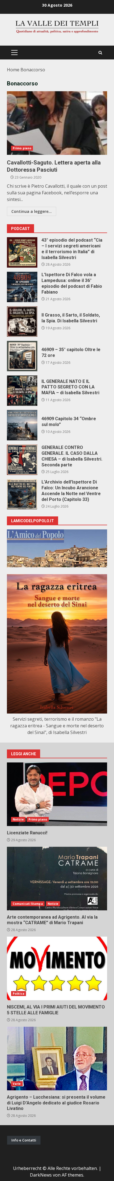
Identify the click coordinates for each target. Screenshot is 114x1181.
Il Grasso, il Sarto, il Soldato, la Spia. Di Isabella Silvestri (22, 321)
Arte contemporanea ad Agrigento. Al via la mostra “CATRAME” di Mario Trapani (57, 878)
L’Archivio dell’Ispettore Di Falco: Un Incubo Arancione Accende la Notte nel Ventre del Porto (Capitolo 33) (22, 494)
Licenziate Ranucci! (57, 794)
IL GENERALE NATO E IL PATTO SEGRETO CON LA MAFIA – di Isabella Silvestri (22, 390)
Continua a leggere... (31, 211)
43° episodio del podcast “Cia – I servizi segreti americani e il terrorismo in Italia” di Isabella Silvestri (22, 252)
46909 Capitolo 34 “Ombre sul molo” (22, 425)
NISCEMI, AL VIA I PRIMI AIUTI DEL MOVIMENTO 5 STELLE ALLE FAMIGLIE (57, 968)
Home (13, 70)
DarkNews (41, 1175)
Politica (18, 994)
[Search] (100, 52)
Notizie (18, 819)
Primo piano (22, 148)
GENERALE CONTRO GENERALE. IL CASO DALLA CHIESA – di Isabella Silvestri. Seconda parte (22, 460)
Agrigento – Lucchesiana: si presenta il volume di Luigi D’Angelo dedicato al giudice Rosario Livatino (57, 1058)
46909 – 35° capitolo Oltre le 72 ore (22, 356)
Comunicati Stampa (28, 904)
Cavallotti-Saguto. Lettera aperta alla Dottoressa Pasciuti (57, 123)
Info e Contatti (23, 1140)
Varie (17, 1084)
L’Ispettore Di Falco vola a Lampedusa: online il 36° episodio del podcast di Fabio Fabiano (22, 287)
